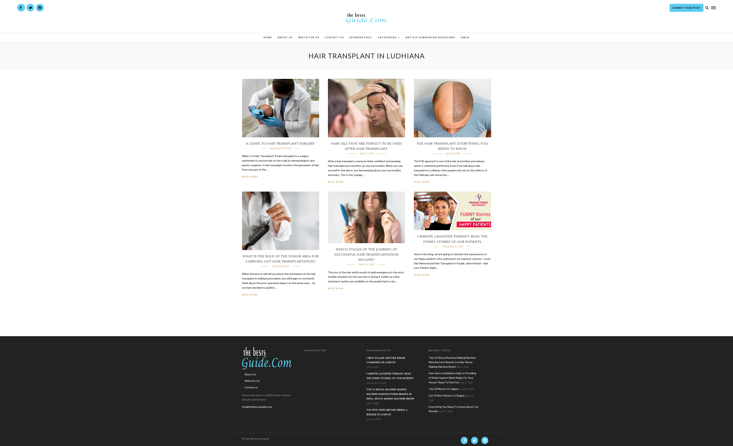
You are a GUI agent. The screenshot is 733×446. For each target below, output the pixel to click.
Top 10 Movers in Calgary (444, 388)
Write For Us (308, 37)
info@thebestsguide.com (257, 406)
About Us (285, 37)
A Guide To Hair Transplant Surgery (280, 144)
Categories (387, 37)
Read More (250, 176)
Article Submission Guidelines (430, 37)
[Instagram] (40, 7)
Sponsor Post (361, 37)
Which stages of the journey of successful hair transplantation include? (366, 255)
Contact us (334, 37)
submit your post (686, 7)
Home (267, 37)
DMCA (465, 37)
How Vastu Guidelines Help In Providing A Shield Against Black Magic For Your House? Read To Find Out (452, 378)
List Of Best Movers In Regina (447, 395)
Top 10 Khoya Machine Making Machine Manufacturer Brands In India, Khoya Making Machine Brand (390, 394)
